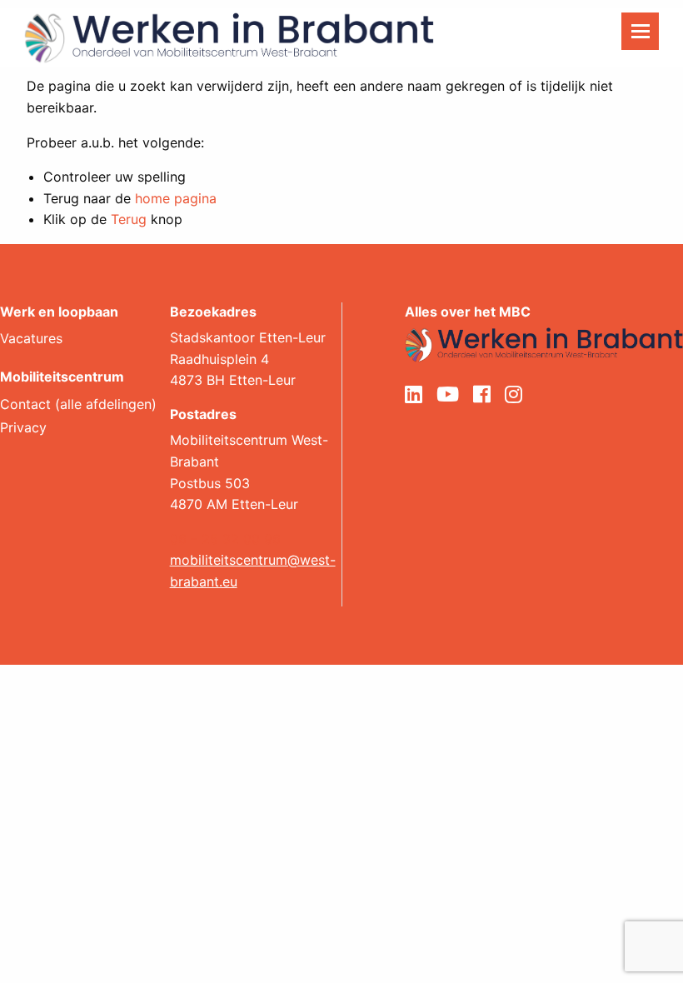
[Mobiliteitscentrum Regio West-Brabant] (544, 343)
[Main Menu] (640, 31)
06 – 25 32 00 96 (225, 539)
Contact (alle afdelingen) (78, 404)
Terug (129, 219)
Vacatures (31, 339)
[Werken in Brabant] (229, 36)
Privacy (23, 428)
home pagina (176, 198)
